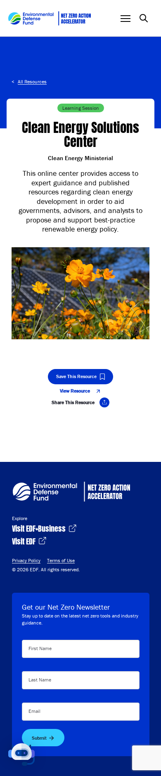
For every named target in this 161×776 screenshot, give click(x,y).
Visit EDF (24, 540)
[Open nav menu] (125, 18)
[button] (21, 754)
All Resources (32, 81)
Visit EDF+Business (39, 527)
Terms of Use (61, 560)
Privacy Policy (26, 560)
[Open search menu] (144, 18)
